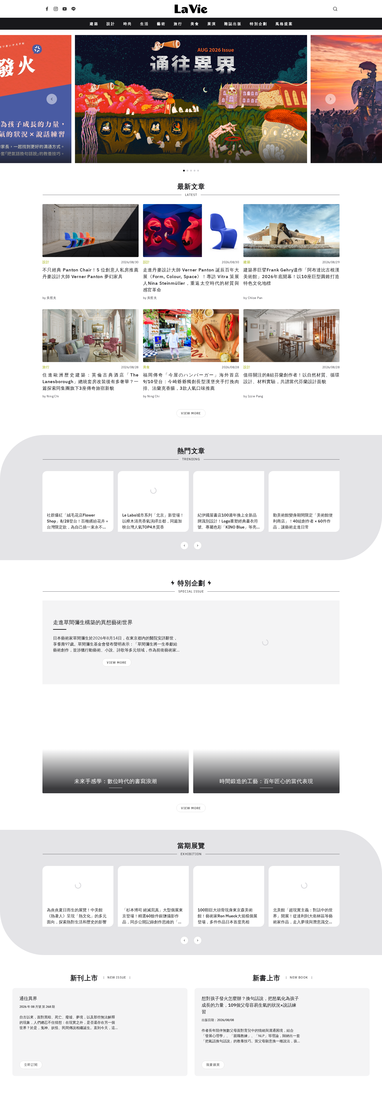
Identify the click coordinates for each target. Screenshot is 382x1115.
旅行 (178, 23)
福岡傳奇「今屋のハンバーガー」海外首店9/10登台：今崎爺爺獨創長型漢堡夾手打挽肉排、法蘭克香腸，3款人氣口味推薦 (191, 381)
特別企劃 (258, 23)
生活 (144, 23)
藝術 (161, 23)
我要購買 (213, 1065)
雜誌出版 (233, 23)
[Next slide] (330, 99)
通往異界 (28, 998)
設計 (111, 23)
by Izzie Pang (253, 396)
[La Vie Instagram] (55, 8)
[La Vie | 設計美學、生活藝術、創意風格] (191, 8)
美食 (195, 23)
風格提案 (284, 23)
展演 (211, 23)
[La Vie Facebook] (46, 8)
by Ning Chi (50, 396)
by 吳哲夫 (49, 298)
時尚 (127, 23)
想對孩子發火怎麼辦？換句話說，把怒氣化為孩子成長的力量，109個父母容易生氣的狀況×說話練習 (250, 1005)
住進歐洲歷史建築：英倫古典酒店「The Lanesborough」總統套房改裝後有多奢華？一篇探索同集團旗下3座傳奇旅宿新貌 (90, 381)
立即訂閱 (31, 1065)
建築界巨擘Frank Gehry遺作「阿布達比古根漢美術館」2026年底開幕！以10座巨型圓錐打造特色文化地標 (291, 276)
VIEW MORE (191, 413)
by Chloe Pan (252, 298)
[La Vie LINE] (73, 8)
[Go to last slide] (51, 99)
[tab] (184, 171)
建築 (94, 23)
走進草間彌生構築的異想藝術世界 (93, 622)
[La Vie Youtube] (64, 8)
